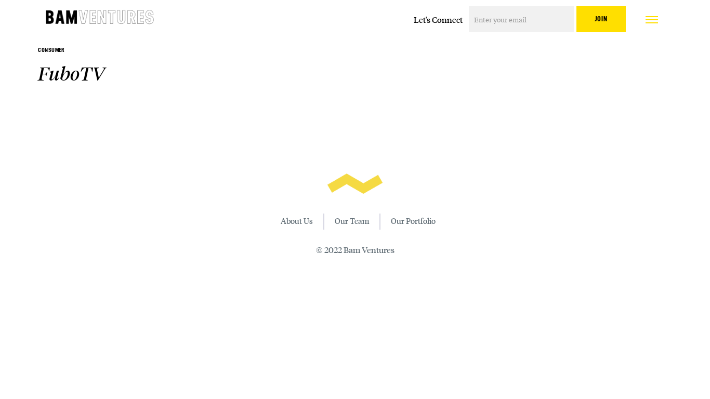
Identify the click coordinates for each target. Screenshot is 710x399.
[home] (100, 18)
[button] (651, 18)
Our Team (352, 221)
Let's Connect (438, 19)
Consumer (51, 50)
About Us (297, 221)
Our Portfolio (413, 221)
